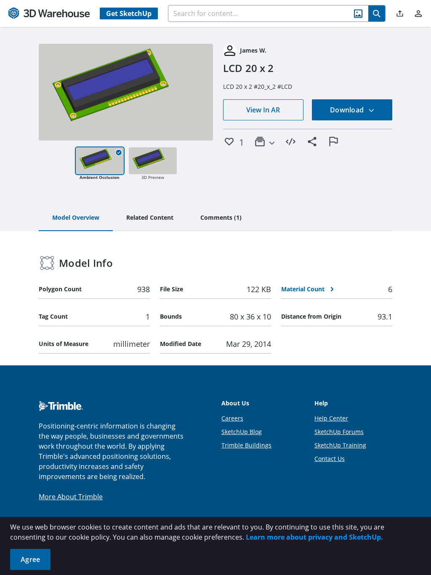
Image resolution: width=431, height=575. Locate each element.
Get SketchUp (129, 13)
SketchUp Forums (339, 432)
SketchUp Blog (241, 432)
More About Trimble (71, 496)
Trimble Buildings (246, 445)
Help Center (331, 418)
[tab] (76, 218)
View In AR (263, 109)
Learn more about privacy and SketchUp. (314, 537)
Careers (232, 418)
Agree (30, 559)
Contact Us (329, 459)
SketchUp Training (340, 445)
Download (347, 109)
